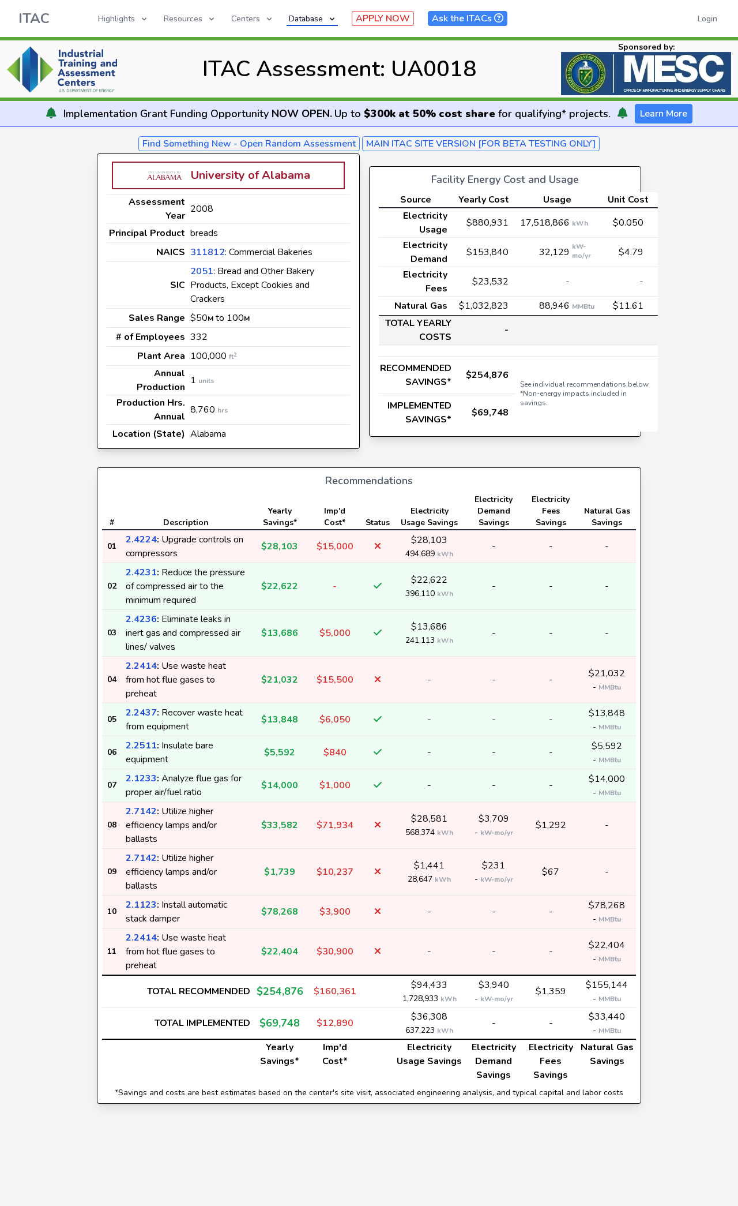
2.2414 (141, 666)
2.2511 (141, 745)
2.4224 (141, 539)
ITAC (34, 18)
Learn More (663, 113)
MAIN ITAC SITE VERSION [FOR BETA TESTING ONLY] (481, 143)
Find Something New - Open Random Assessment (249, 143)
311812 (207, 252)
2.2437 (141, 712)
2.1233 (141, 778)
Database (306, 18)
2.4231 (141, 572)
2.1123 (141, 904)
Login (707, 18)
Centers (245, 18)
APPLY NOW (383, 18)
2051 (201, 271)
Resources (183, 18)
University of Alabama (250, 175)
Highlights (116, 18)
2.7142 (141, 811)
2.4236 (141, 619)
